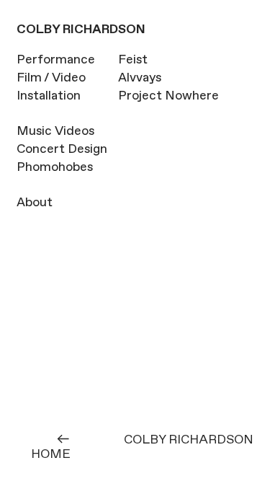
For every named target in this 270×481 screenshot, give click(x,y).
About (35, 202)
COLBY (38, 29)
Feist (133, 59)
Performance (56, 59)
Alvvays (139, 77)
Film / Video (51, 77)
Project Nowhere (168, 95)
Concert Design (62, 149)
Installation (49, 95)
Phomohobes (55, 167)
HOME (51, 454)
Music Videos (55, 131)
